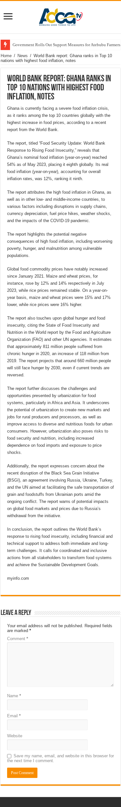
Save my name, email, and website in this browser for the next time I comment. (60, 758)
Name (14, 695)
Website (14, 735)
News (22, 55)
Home (6, 55)
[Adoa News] (60, 16)
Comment (17, 638)
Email (14, 715)
